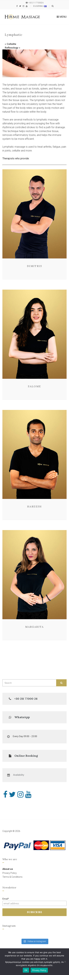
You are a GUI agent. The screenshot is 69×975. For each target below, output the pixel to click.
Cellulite (11, 44)
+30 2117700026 (35, 3)
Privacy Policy (39, 970)
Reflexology (11, 47)
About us (7, 869)
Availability (18, 774)
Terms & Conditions (12, 877)
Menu (63, 16)
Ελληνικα (38, 6)
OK (25, 970)
